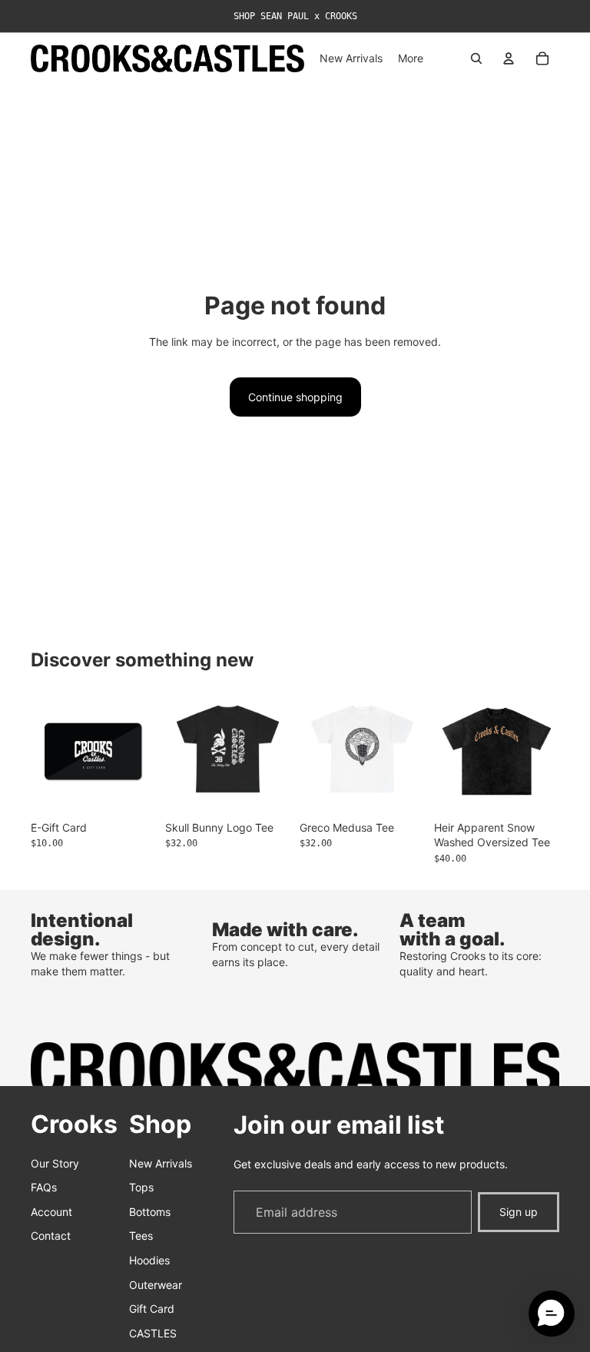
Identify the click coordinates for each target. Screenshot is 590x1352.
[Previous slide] (451, 751)
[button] (552, 1314)
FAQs (44, 1187)
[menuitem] (410, 58)
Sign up (518, 1211)
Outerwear (155, 1284)
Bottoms (150, 1211)
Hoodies (149, 1260)
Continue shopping (295, 397)
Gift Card (151, 1308)
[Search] (476, 58)
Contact (51, 1236)
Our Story (55, 1163)
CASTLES (153, 1333)
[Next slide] (542, 751)
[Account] (508, 58)
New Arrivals (160, 1163)
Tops (141, 1187)
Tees (141, 1236)
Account (51, 1211)
